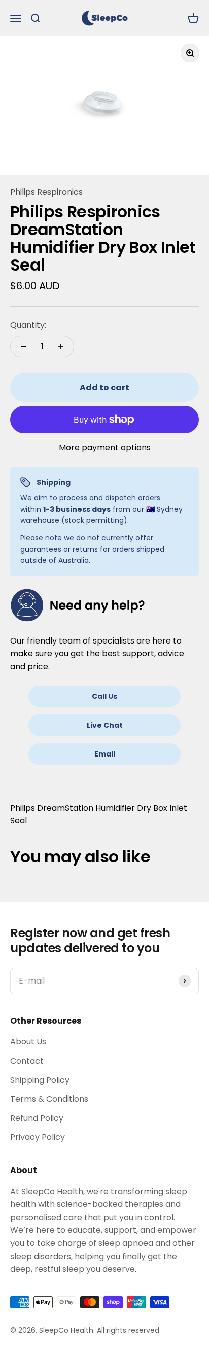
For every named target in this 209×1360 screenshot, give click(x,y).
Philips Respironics (46, 192)
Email (104, 754)
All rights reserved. (129, 1330)
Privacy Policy (37, 1137)
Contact (27, 1061)
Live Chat (105, 725)
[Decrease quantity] (23, 346)
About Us (28, 1041)
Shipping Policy (39, 1080)
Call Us (104, 696)
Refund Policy (36, 1118)
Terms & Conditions (49, 1099)
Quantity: (28, 325)
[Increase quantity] (61, 346)
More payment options (105, 448)
